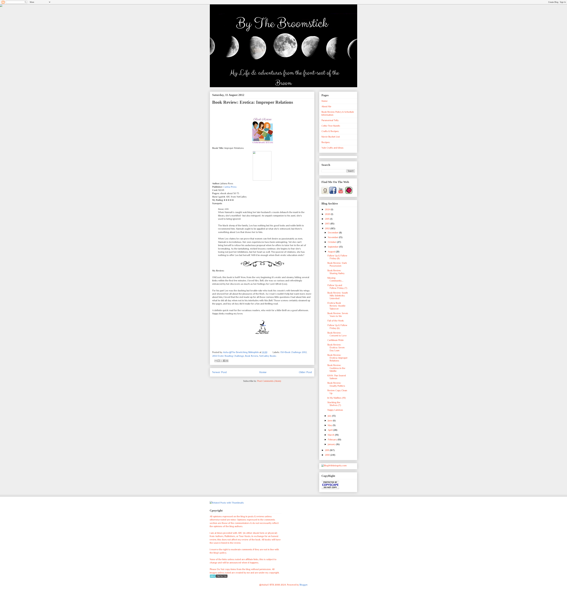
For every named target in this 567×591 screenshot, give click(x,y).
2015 (327, 219)
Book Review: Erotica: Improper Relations (337, 358)
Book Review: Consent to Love (337, 334)
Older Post (305, 372)
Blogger (303, 584)
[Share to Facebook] (224, 360)
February (333, 439)
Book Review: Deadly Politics (336, 384)
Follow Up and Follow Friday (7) (337, 286)
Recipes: (325, 142)
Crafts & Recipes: (330, 131)
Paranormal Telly (330, 120)
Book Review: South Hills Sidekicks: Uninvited (337, 296)
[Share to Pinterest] (227, 360)
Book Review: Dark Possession (337, 264)
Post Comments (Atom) (269, 381)
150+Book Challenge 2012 (293, 352)
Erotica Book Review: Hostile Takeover (336, 306)
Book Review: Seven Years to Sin (337, 314)
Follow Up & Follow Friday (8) (337, 257)
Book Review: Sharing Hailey (335, 272)
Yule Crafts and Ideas (332, 147)
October (332, 242)
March (331, 435)
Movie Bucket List (330, 136)
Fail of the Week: (335, 320)
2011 (327, 450)
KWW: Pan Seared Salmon (336, 377)
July (330, 416)
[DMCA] (219, 577)
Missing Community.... (335, 279)
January (332, 444)
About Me (326, 106)
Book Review (251, 356)
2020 (328, 214)
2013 (327, 223)
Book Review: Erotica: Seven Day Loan (336, 347)
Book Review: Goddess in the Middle (336, 368)
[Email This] (215, 360)
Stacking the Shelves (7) (334, 404)
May (330, 425)
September (333, 246)
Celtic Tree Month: (330, 126)
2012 (327, 228)
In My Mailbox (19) (336, 398)
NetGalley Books (267, 356)
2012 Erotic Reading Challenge (228, 356)
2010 (327, 455)
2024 (328, 209)
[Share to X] (221, 360)
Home (263, 372)
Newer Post (219, 372)
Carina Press (230, 187)
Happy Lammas (335, 410)
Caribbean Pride (335, 340)
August (332, 251)
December (333, 232)
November (333, 237)
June (330, 420)
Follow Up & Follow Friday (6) (337, 326)
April (330, 430)
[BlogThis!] (218, 360)
